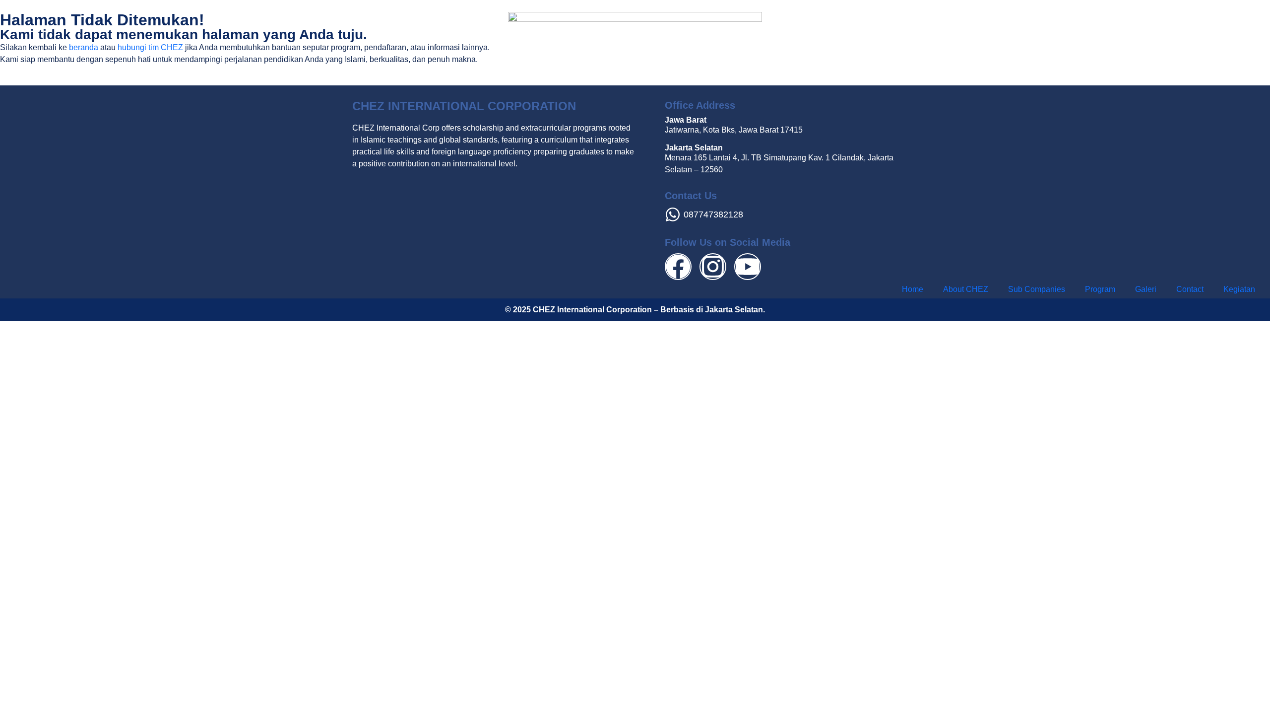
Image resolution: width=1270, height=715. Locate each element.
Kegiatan (1239, 289)
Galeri (1145, 289)
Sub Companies (1036, 289)
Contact (1190, 289)
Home (912, 289)
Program (1100, 289)
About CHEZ (965, 289)
